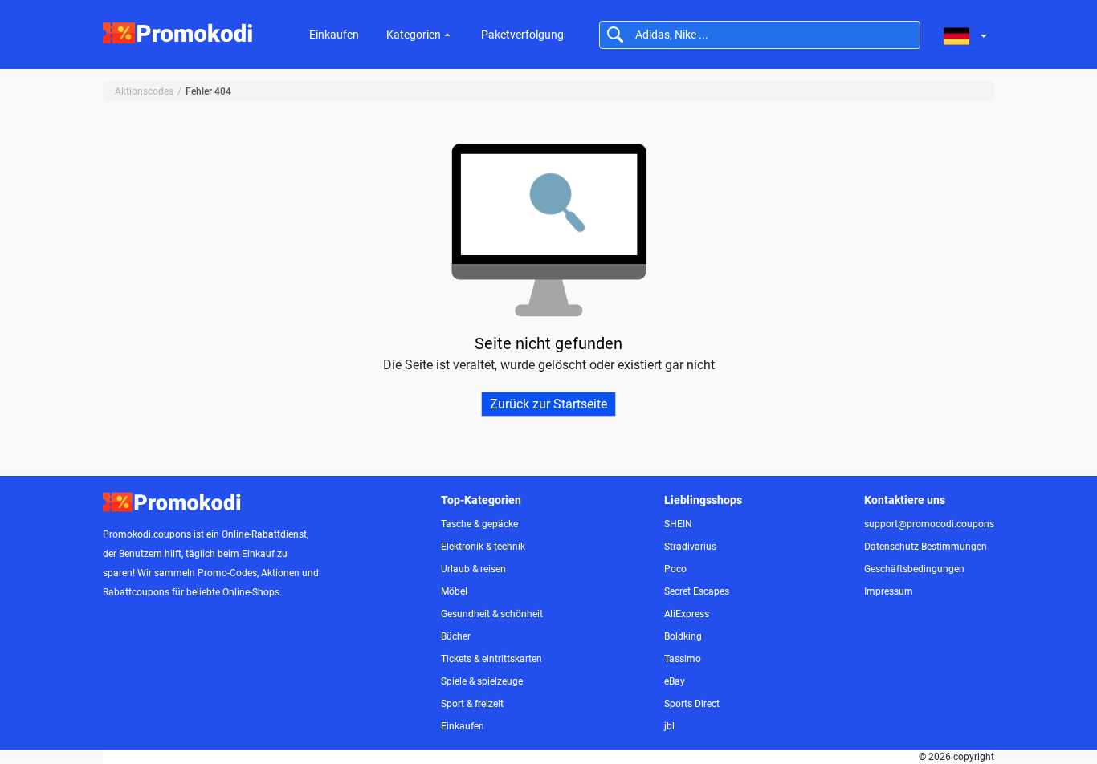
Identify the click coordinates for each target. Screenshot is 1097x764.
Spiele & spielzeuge (482, 681)
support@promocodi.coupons (929, 524)
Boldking (683, 636)
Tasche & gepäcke (479, 524)
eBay (674, 681)
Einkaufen (334, 34)
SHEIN (678, 524)
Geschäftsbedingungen (914, 569)
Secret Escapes (696, 591)
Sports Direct (692, 703)
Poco (675, 569)
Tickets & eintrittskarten (491, 658)
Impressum (888, 591)
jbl (669, 726)
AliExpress (686, 614)
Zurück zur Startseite (548, 404)
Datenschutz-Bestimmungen (925, 546)
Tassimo (682, 658)
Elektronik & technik (483, 546)
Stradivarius (690, 546)
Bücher (456, 636)
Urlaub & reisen (473, 569)
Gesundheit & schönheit (492, 614)
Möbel (454, 591)
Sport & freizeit (472, 703)
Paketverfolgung (522, 34)
